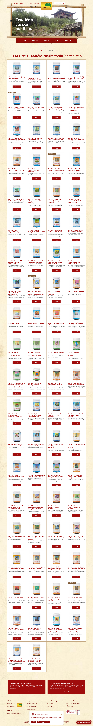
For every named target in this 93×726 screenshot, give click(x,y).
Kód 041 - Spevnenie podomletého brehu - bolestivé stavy (74, 262)
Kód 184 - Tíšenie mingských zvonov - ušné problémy (36, 567)
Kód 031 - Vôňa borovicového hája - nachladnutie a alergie (15, 231)
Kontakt (68, 40)
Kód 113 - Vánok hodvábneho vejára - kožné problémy (16, 476)
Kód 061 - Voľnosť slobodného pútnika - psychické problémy (14, 354)
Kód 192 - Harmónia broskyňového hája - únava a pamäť (56, 599)
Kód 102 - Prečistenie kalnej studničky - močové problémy (76, 415)
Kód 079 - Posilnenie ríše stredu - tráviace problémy (76, 383)
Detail (16, 87)
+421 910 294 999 (34, 3)
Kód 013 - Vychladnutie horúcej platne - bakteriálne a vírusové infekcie (16, 139)
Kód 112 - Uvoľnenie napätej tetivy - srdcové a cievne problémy (76, 446)
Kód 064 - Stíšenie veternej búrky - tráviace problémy (56, 353)
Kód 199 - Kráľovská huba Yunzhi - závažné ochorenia (56, 169)
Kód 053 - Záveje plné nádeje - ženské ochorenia (16, 322)
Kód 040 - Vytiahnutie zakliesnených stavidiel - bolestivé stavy (55, 262)
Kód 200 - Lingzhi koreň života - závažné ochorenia (76, 598)
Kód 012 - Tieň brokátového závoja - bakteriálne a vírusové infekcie (76, 109)
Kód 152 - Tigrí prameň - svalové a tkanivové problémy (75, 507)
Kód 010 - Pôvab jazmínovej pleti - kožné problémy (36, 108)
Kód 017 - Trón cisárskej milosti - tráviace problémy (16, 169)
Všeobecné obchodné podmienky (73, 703)
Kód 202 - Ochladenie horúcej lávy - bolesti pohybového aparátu (34, 629)
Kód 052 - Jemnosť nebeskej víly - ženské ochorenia (76, 292)
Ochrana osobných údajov (71, 706)
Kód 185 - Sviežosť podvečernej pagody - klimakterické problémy (55, 568)
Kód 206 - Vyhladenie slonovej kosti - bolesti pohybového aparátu (35, 660)
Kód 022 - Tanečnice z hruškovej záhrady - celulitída (54, 201)
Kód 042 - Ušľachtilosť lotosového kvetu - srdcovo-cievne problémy (16, 293)
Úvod (24, 40)
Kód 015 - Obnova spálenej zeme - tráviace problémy (56, 138)
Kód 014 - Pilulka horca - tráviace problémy (35, 138)
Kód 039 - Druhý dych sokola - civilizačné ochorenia (36, 261)
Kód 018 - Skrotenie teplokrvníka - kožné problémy (34, 170)
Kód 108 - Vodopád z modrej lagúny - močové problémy (36, 445)
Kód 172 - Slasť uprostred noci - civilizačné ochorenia (56, 537)
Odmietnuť (47, 721)
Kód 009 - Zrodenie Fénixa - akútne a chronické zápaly (16, 108)
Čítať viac (26, 691)
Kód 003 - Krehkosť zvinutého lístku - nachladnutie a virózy (34, 78)
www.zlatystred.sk (31, 709)
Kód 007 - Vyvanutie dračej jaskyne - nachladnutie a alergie (76, 78)
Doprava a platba (70, 705)
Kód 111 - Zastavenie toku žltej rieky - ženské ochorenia (55, 446)
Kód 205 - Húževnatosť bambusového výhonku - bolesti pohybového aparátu (16, 660)
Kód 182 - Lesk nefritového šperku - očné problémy (76, 537)
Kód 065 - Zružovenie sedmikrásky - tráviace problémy (74, 354)
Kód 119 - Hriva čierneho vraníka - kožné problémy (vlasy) (75, 476)
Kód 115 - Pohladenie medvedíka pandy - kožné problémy (55, 476)
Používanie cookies (70, 708)
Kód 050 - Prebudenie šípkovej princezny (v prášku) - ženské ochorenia (36, 293)
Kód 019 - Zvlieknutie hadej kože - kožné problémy (76, 169)
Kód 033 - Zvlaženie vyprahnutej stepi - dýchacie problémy (36, 231)
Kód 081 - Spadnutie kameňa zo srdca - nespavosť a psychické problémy (15, 416)
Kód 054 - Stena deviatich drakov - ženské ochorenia (36, 322)
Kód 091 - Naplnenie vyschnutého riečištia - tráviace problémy (35, 415)
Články (46, 40)
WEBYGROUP (67, 722)
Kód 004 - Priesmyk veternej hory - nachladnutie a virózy (56, 77)
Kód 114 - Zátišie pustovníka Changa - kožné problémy (36, 475)
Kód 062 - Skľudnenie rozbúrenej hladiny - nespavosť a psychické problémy (34, 354)
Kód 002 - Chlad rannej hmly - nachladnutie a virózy (16, 77)
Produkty (35, 40)
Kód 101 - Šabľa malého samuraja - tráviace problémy (55, 415)
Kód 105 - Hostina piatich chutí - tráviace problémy (15, 445)
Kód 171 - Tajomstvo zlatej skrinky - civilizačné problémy (36, 538)
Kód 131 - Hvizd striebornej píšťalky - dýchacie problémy (56, 507)
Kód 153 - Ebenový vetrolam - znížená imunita (16, 537)
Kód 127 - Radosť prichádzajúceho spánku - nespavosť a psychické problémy (35, 508)
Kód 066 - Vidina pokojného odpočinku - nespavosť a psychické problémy (16, 384)
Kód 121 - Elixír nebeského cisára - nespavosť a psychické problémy (16, 507)
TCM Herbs (18, 4)
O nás (57, 40)
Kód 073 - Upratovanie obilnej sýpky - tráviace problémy (55, 384)
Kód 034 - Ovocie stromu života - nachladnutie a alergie (55, 231)
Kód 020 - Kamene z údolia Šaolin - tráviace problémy (16, 200)
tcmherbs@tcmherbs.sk (16, 713)
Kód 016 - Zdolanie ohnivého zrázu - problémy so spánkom (76, 139)
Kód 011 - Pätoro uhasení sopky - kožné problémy (55, 108)
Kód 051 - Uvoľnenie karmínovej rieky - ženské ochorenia (55, 293)
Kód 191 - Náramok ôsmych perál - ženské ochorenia (36, 598)
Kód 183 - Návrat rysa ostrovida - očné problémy (16, 567)
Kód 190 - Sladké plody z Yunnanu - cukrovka (15, 598)
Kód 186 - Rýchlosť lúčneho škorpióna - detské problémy (76, 567)
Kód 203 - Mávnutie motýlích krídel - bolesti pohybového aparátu (55, 629)
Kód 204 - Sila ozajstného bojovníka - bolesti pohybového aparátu (75, 629)
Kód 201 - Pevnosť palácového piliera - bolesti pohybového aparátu (16, 629)
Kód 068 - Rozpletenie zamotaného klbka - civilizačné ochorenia (34, 384)
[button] (91, 721)
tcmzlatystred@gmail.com (36, 708)
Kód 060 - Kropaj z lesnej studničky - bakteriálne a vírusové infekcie (75, 323)
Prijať (33, 721)
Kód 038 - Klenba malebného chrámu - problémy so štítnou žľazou (16, 262)
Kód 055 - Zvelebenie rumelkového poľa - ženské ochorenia (56, 323)
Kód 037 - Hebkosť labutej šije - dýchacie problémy (75, 230)
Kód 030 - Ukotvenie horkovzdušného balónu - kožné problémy (75, 201)
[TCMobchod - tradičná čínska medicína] (46, 6)
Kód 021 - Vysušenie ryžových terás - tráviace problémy (35, 201)
